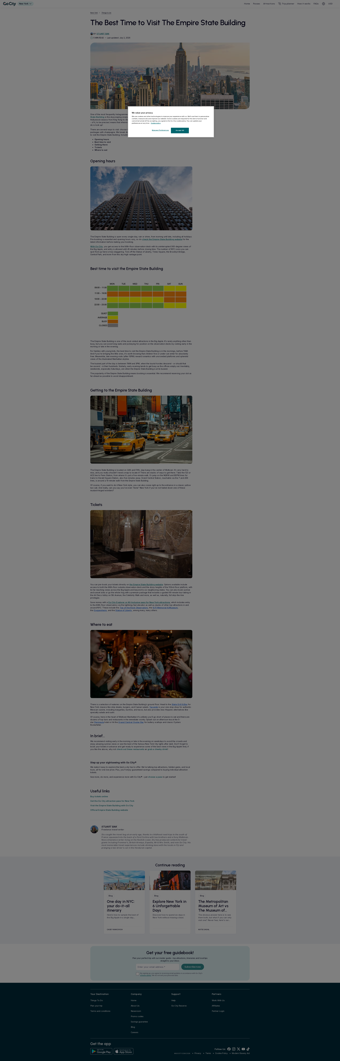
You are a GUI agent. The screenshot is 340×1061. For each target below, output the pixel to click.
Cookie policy (156, 123)
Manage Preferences (160, 130)
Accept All (180, 130)
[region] (171, 122)
